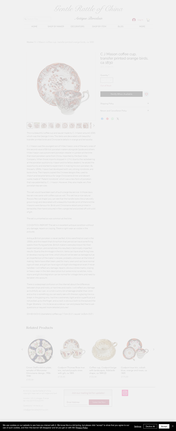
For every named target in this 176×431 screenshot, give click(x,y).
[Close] (172, 426)
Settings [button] (137, 426)
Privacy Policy (82, 427)
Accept (164, 426)
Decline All (150, 426)
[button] (171, 389)
